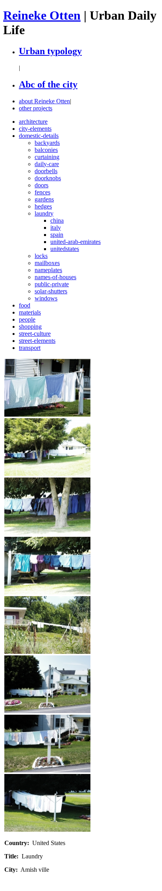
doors (41, 185)
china (57, 220)
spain (56, 234)
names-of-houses (55, 277)
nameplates (48, 270)
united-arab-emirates (75, 241)
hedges (43, 206)
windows (46, 298)
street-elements (37, 340)
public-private (52, 284)
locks (41, 255)
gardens (44, 199)
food (24, 305)
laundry (44, 213)
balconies (46, 149)
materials (30, 312)
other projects (35, 108)
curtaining (47, 157)
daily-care (47, 164)
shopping (30, 326)
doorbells (46, 171)
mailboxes (47, 263)
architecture (33, 121)
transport (29, 347)
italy (55, 227)
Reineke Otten (42, 15)
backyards (47, 142)
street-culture (35, 333)
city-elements (35, 128)
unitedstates (64, 248)
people (27, 319)
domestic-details (39, 135)
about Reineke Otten (44, 101)
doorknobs (48, 178)
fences (42, 192)
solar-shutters (51, 291)
